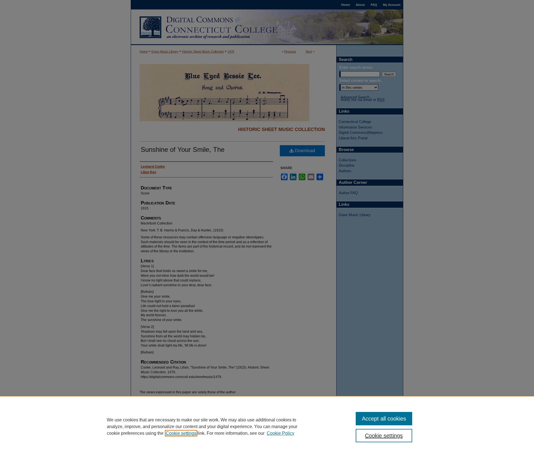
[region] (267, 426)
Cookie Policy (280, 433)
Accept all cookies (384, 419)
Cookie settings (181, 433)
